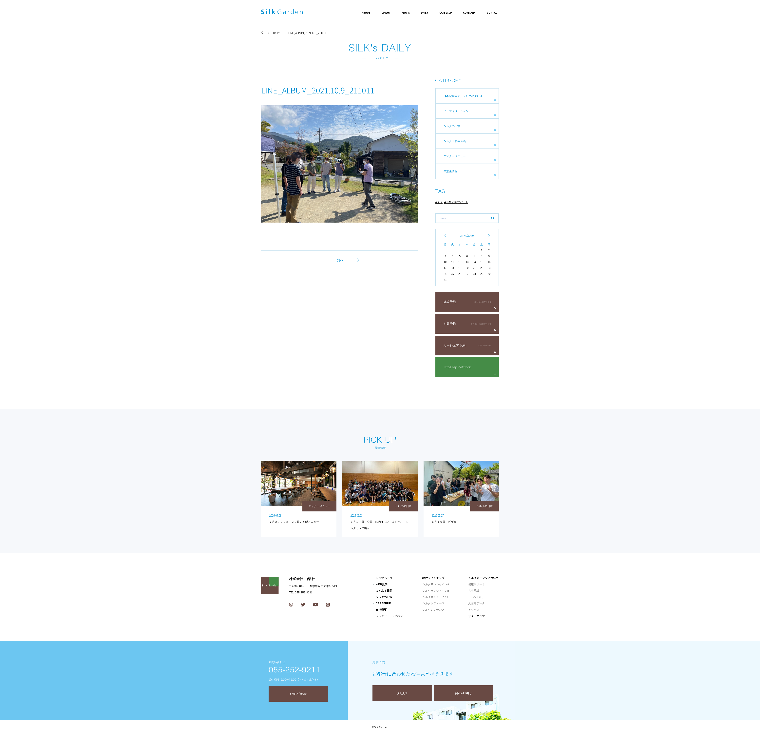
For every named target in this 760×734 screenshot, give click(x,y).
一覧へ (338, 260)
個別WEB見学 (463, 693)
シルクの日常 (452, 126)
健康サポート (476, 584)
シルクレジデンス (433, 609)
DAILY (424, 12)
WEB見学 (382, 584)
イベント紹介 (476, 597)
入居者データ (476, 603)
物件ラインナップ (433, 578)
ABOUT (366, 12)
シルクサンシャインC (435, 597)
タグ (440, 202)
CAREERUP (445, 12)
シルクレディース (433, 603)
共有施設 (473, 590)
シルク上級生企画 (455, 141)
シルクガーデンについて (483, 578)
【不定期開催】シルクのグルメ (463, 96)
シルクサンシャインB (435, 590)
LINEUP (386, 12)
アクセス (473, 609)
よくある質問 (384, 590)
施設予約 (449, 302)
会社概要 (381, 609)
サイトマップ (476, 616)
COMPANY (469, 12)
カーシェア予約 (454, 345)
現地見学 (402, 693)
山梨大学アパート (457, 202)
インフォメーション (456, 111)
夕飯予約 (449, 323)
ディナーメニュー (455, 156)
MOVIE (406, 12)
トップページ (384, 578)
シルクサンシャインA (435, 584)
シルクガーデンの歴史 (389, 616)
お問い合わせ (298, 693)
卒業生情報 (450, 171)
